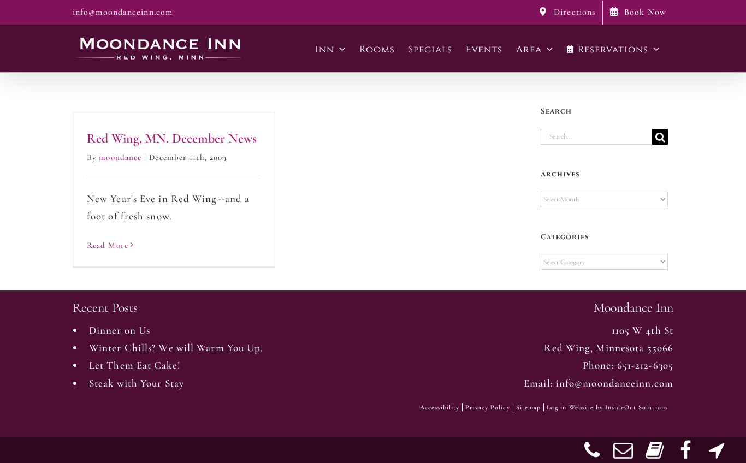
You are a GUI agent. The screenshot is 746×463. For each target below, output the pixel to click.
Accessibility (439, 407)
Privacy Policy (487, 407)
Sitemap (528, 407)
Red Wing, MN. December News (172, 138)
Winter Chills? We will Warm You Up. (176, 347)
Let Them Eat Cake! (135, 365)
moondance (120, 157)
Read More (107, 245)
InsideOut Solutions (636, 407)
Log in (556, 407)
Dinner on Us (119, 330)
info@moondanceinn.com (123, 12)
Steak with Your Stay (136, 383)
